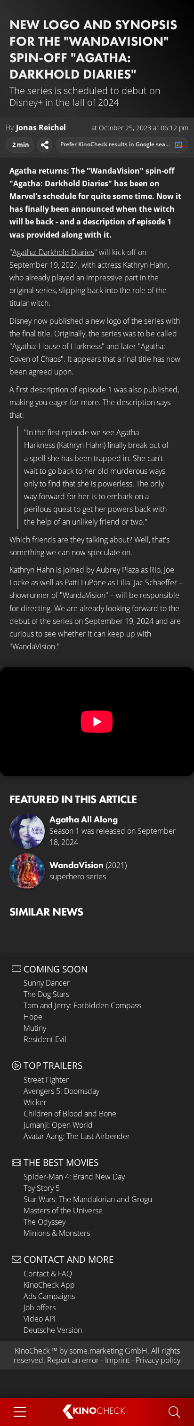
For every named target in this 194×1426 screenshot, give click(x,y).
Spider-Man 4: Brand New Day (74, 1176)
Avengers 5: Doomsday (61, 1091)
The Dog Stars (46, 994)
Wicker (35, 1102)
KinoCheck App (49, 1285)
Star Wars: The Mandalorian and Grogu (88, 1199)
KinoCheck (32, 1351)
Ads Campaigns (49, 1296)
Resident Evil (45, 1039)
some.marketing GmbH (108, 1351)
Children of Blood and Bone (70, 1113)
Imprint (117, 1360)
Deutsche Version (53, 1330)
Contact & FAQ (48, 1273)
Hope (33, 1016)
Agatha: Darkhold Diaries (53, 252)
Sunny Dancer (47, 983)
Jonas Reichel (41, 128)
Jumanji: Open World (58, 1125)
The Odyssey (44, 1222)
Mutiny (35, 1028)
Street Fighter (46, 1079)
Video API (40, 1318)
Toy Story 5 (42, 1188)
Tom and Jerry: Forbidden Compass (82, 1005)
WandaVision (33, 646)
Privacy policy (158, 1360)
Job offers (40, 1307)
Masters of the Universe (63, 1210)
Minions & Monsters (57, 1233)
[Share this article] (44, 144)
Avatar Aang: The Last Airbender (77, 1136)
